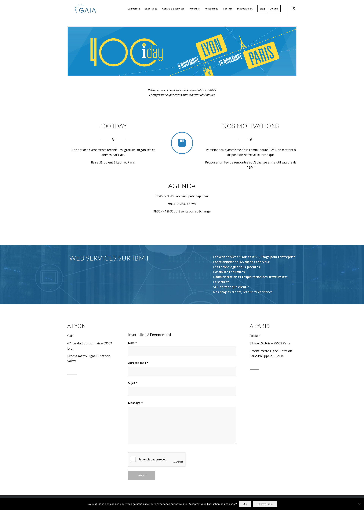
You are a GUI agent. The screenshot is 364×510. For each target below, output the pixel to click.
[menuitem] (133, 8)
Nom (132, 343)
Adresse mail (138, 363)
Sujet (132, 383)
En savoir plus (265, 504)
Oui (245, 504)
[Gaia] (85, 8)
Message (135, 403)
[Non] (359, 504)
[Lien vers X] (294, 8)
